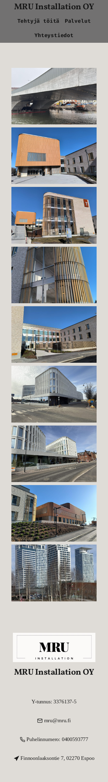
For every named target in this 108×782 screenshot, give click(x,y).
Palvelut (78, 21)
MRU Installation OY (54, 7)
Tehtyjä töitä (38, 21)
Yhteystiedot (54, 35)
